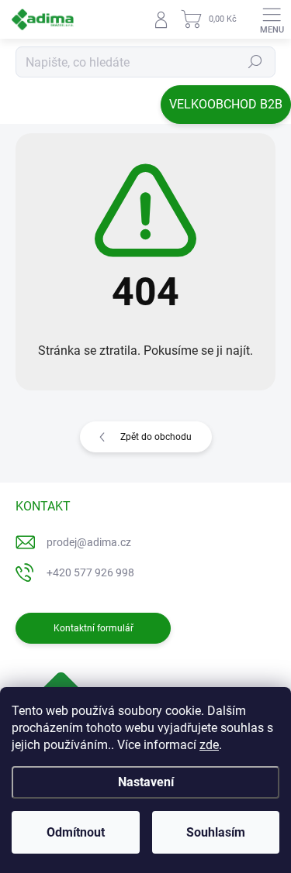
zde (209, 744)
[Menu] (271, 19)
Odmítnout (76, 832)
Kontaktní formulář (93, 628)
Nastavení (146, 782)
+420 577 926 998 (90, 572)
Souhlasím (215, 832)
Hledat (255, 62)
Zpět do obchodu (156, 436)
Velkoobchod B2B (225, 104)
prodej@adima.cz (89, 542)
